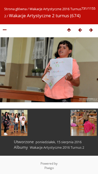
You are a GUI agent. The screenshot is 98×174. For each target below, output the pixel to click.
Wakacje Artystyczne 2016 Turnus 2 (57, 147)
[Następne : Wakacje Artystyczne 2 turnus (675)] (90, 30)
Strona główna (15, 9)
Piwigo (49, 168)
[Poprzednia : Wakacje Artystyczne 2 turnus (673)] (79, 30)
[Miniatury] (69, 30)
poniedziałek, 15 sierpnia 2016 (59, 142)
